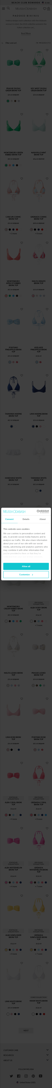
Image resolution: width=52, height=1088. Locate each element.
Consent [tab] (9, 519)
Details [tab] (26, 519)
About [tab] (43, 519)
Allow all (26, 566)
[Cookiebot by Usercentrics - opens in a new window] (37, 511)
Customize (24, 574)
